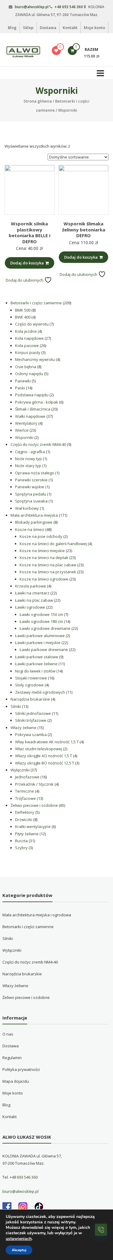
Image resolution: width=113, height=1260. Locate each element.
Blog (12, 27)
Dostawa (48, 27)
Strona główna (38, 101)
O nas (7, 1034)
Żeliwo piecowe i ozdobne (26, 997)
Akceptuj (19, 1250)
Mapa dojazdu (15, 1081)
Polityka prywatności (21, 1069)
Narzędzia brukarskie (22, 974)
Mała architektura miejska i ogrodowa (36, 915)
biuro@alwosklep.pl (32, 6)
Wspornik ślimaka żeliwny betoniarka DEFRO (83, 229)
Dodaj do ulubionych (25, 280)
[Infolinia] (101, 1230)
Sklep (28, 27)
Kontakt (70, 27)
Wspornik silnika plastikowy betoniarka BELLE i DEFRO (29, 232)
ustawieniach (19, 1239)
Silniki (7, 938)
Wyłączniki (11, 950)
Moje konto (94, 27)
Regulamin (12, 1057)
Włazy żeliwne (15, 985)
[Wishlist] (56, 50)
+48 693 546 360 (69, 6)
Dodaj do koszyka (27, 263)
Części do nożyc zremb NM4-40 (30, 962)
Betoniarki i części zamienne (28, 926)
